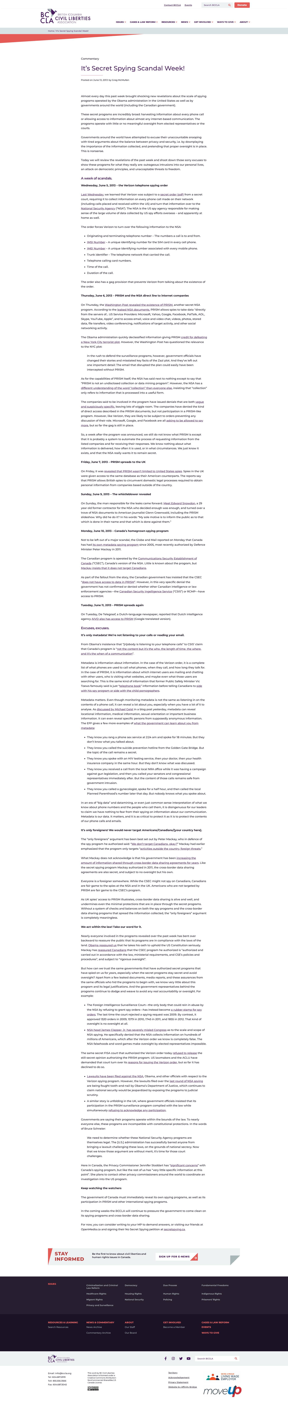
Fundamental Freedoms (215, 1285)
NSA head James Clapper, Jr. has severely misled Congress (126, 1030)
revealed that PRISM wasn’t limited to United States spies (143, 471)
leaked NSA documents (133, 309)
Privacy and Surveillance (99, 1305)
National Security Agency (98, 208)
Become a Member (174, 1327)
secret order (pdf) (172, 194)
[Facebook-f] (165, 1358)
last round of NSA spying (186, 1081)
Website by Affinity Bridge (182, 1387)
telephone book (130, 686)
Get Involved (172, 1322)
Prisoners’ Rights (211, 1299)
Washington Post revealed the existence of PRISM (138, 305)
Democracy (131, 1285)
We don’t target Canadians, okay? (154, 844)
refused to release (185, 1053)
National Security (134, 1299)
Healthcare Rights (96, 1293)
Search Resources (58, 1327)
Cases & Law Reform (215, 1322)
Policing (167, 1299)
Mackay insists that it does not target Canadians (113, 568)
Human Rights (171, 1293)
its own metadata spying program (116, 544)
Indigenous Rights (212, 1293)
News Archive (94, 1327)
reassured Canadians (112, 950)
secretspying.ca (174, 1229)
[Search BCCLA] (213, 5)
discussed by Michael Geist (115, 709)
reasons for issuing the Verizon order (152, 1062)
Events (206, 1327)
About (129, 1322)
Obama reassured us (102, 945)
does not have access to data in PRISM (108, 582)
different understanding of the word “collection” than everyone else (126, 388)
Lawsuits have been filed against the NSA (115, 1076)
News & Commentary (100, 1322)
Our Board (131, 1332)
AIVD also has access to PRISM (112, 619)
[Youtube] (188, 1358)
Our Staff (130, 1327)
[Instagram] (173, 1358)
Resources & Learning (63, 1322)
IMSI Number (96, 242)
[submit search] (230, 5)
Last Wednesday (92, 194)
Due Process (170, 1285)
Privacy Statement (178, 1382)
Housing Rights (133, 1293)
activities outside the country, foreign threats (170, 848)
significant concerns (184, 1165)
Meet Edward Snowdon (179, 503)
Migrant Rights (94, 1299)
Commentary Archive (98, 1332)
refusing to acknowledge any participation (137, 1110)
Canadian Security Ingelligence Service (145, 591)
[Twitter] (180, 1358)
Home (51, 31)
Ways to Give (210, 1332)
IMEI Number (96, 248)
